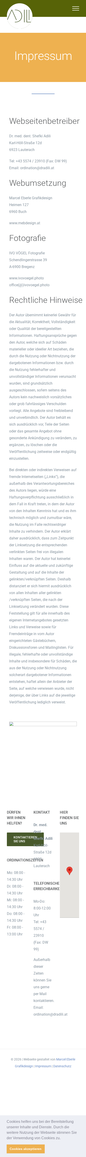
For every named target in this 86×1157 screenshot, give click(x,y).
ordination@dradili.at (37, 168)
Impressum (43, 1066)
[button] (62, 1138)
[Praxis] (43, 723)
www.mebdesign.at (24, 223)
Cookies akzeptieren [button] (26, 1149)
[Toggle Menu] (75, 8)
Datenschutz (62, 1066)
